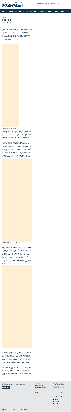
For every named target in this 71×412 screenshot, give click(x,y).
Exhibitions (18, 11)
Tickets (47, 3)
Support (42, 11)
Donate (53, 3)
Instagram (57, 401)
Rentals (57, 11)
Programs (10, 11)
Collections (33, 11)
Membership (40, 3)
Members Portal (39, 385)
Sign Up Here (5, 387)
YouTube (56, 403)
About (49, 11)
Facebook (56, 399)
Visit (3, 11)
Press (36, 392)
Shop (62, 11)
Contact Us (38, 383)
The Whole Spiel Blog (40, 387)
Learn (24, 11)
